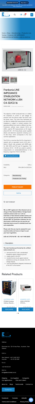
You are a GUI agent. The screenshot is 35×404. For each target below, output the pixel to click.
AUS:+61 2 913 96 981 (10, 236)
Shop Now (24, 2)
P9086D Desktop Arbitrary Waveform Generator (9, 302)
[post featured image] (9, 288)
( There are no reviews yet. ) (17, 106)
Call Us (19, 193)
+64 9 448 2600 (15, 357)
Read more (9, 309)
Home (3, 33)
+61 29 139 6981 (14, 359)
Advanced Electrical (26, 299)
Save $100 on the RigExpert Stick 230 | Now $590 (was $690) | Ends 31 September (17, 5)
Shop (8, 33)
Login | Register (4, 10)
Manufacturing (16, 33)
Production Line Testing (19, 178)
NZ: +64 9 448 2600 (24, 236)
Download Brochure (12, 156)
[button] (4, 59)
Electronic (7, 299)
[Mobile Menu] (31, 14)
